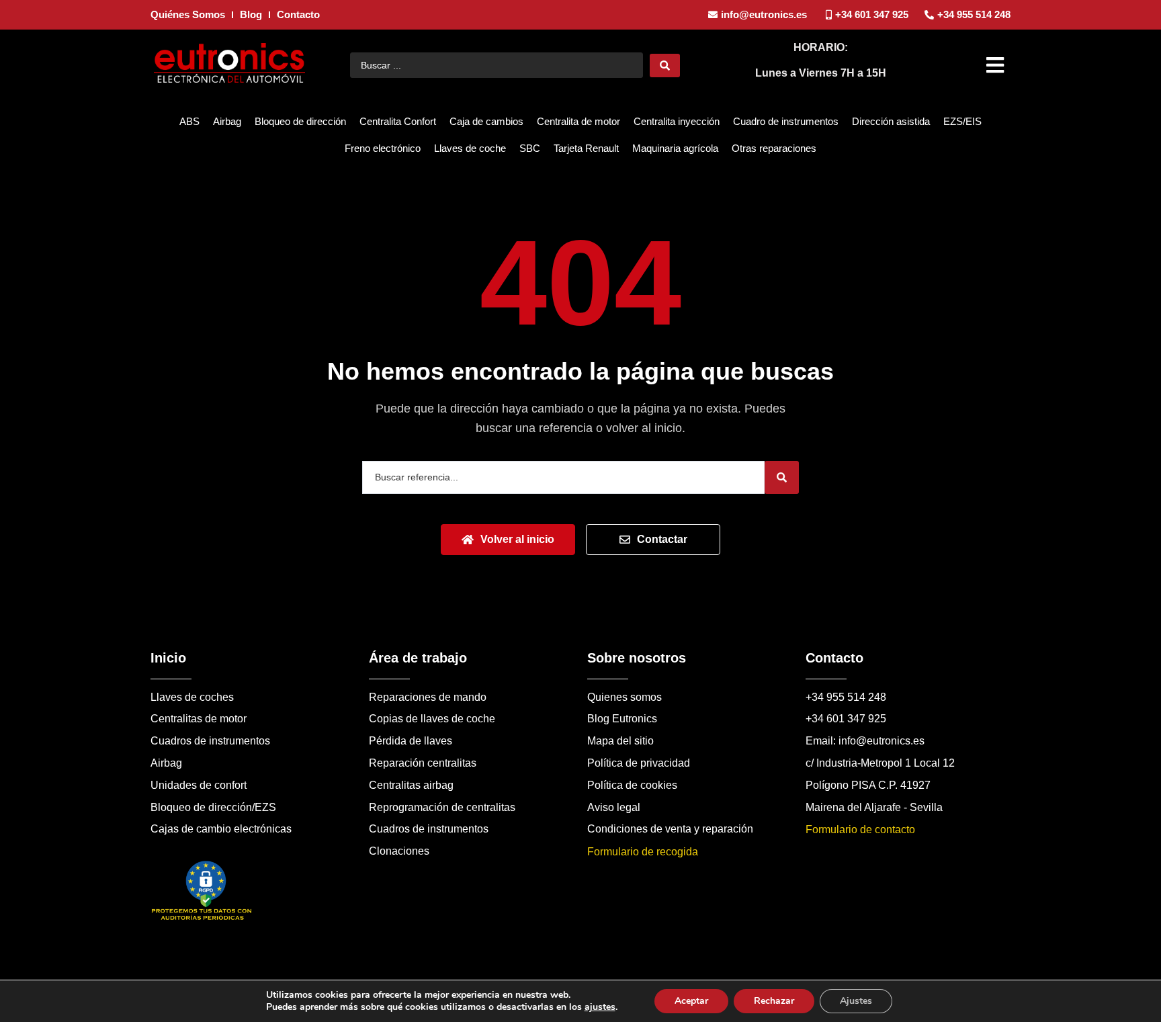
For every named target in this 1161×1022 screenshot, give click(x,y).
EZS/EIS (962, 121)
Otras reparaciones (774, 148)
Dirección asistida (891, 121)
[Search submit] (665, 65)
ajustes (600, 1007)
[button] (996, 65)
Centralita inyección (677, 121)
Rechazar (774, 1000)
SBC (529, 148)
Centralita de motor (578, 121)
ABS (189, 121)
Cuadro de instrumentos (785, 121)
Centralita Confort (397, 121)
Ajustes (856, 1000)
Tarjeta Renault (586, 148)
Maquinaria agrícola (675, 148)
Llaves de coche (470, 148)
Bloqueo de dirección (300, 121)
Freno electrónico (383, 148)
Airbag (227, 121)
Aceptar (691, 1000)
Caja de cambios (486, 121)
